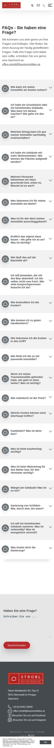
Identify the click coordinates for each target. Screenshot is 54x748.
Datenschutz (15, 732)
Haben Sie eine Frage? (20, 611)
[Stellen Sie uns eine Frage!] (4, 590)
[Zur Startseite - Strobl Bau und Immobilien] (26, 686)
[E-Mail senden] (38, 5)
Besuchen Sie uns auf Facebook (29, 715)
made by (23, 736)
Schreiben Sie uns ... (20, 616)
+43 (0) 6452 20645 (22, 707)
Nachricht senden (17, 645)
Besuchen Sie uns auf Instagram (29, 720)
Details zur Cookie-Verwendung (16, 741)
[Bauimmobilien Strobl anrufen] (44, 5)
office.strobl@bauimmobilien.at (21, 64)
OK (45, 742)
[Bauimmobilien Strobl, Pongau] (11, 7)
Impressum (29, 732)
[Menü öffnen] (50, 5)
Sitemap (40, 732)
